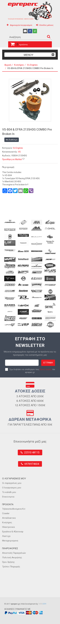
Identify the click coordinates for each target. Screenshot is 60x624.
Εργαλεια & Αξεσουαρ (12, 531)
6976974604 (31, 463)
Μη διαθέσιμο (11, 140)
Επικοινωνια (8, 496)
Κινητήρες (19, 65)
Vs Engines (32, 65)
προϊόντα (22, 44)
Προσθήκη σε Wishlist (12, 159)
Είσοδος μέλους (46, 25)
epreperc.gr (15, 604)
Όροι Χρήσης (8, 562)
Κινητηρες (7, 522)
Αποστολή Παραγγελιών (14, 553)
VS (19, 152)
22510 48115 (31, 452)
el (35, 31)
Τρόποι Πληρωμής (11, 566)
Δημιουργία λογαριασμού (21, 25)
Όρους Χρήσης (46, 369)
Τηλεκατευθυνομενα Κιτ (13, 509)
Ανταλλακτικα (9, 518)
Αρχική (7, 65)
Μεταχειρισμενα (10, 540)
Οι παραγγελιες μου (11, 483)
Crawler (5, 513)
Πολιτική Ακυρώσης (12, 557)
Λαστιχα (6, 536)
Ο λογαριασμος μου (11, 487)
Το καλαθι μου (9, 492)
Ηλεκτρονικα (8, 527)
